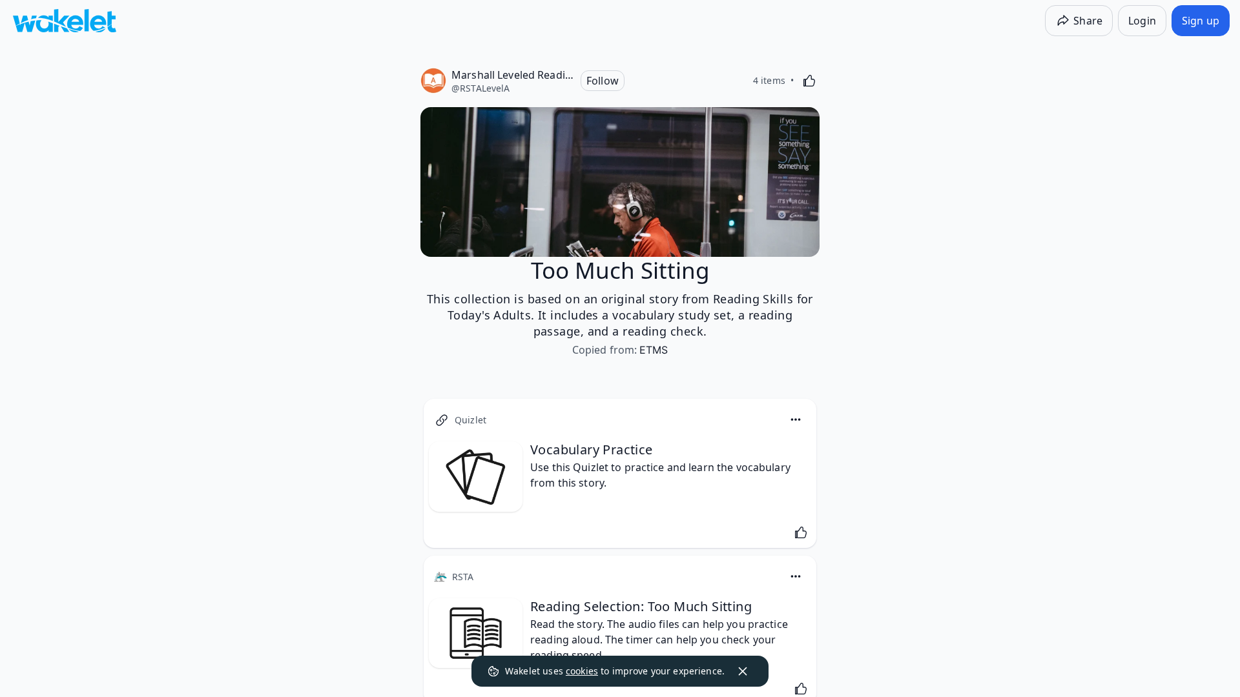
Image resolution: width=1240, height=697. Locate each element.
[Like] (809, 80)
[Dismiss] (742, 671)
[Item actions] (795, 419)
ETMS (653, 349)
